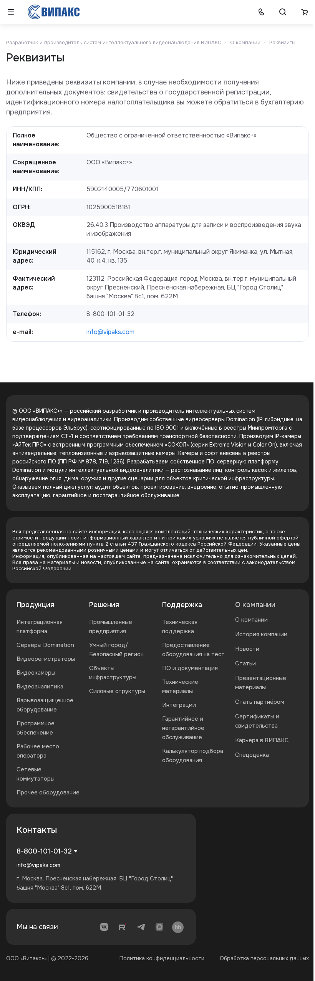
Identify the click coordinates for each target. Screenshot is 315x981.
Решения (104, 605)
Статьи (245, 663)
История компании (261, 634)
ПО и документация (190, 668)
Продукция (35, 605)
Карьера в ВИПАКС (262, 740)
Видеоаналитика (40, 686)
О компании (255, 605)
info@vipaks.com (110, 332)
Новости (247, 649)
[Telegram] (141, 927)
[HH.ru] (178, 927)
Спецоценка (252, 755)
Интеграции (179, 705)
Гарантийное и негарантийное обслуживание (183, 728)
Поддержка (182, 605)
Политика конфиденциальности (161, 958)
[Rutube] (122, 927)
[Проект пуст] (304, 12)
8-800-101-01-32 (44, 851)
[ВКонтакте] (104, 927)
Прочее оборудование (48, 792)
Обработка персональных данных (264, 958)
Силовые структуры (117, 691)
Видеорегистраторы (46, 659)
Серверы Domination (45, 645)
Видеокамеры (36, 673)
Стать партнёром (259, 702)
